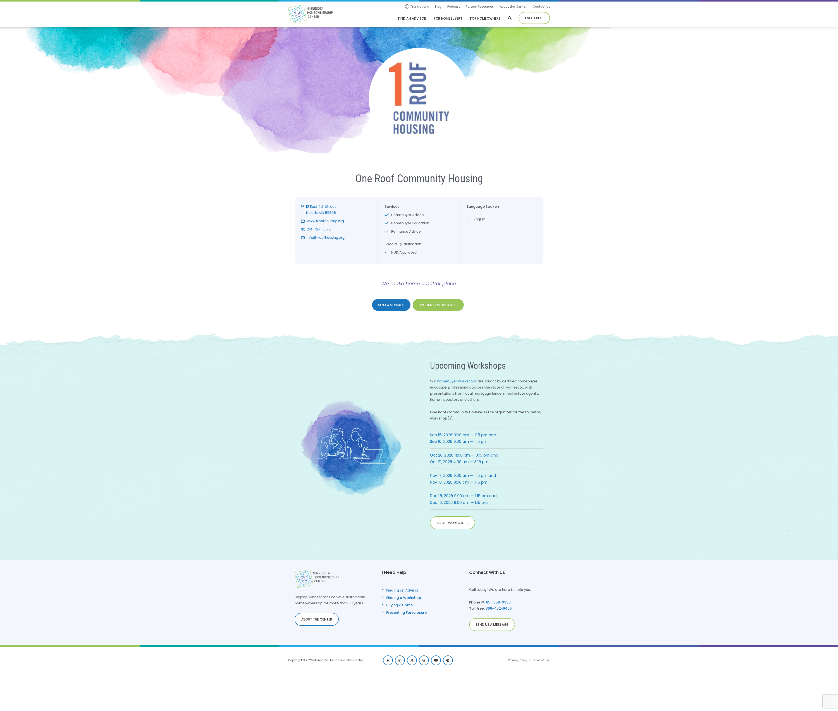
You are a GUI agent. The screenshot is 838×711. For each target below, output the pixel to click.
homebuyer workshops (457, 381)
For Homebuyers (448, 18)
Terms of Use (540, 660)
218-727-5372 (319, 229)
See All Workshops (452, 522)
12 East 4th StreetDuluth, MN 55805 (321, 209)
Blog (438, 6)
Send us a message (492, 624)
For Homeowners (485, 18)
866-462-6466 (499, 608)
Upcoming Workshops (438, 305)
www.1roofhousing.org (325, 220)
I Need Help (534, 18)
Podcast (453, 6)
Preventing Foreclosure (406, 612)
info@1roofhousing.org (326, 237)
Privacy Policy (517, 660)
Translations (419, 6)
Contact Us (541, 6)
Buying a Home (399, 605)
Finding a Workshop (403, 597)
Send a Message (391, 305)
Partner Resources (480, 6)
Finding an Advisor (402, 590)
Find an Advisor (412, 18)
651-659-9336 (498, 602)
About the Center (513, 6)
